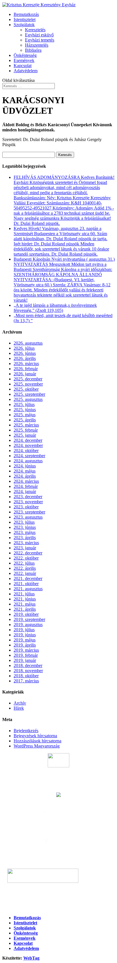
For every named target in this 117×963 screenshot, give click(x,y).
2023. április (25, 537)
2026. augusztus (28, 343)
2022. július (24, 563)
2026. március (26, 363)
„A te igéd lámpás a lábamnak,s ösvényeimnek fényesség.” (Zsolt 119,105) (55, 308)
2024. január (25, 491)
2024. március (26, 481)
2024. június (25, 465)
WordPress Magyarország (37, 746)
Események (24, 60)
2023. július (24, 522)
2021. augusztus (28, 588)
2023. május (24, 532)
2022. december (28, 552)
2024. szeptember (29, 455)
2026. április (25, 358)
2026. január (25, 373)
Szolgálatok (24, 24)
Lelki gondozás (59, 896)
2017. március (26, 680)
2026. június (25, 353)
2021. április (25, 609)
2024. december (28, 440)
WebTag (31, 958)
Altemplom (94, 881)
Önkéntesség (25, 55)
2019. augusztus (28, 624)
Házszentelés (36, 45)
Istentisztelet (24, 19)
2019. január (25, 660)
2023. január (25, 547)
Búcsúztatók (58, 780)
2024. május (24, 471)
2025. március (26, 425)
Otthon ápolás (58, 906)
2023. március (26, 542)
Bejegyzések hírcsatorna (35, 735)
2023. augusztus (28, 517)
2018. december (28, 665)
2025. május (24, 414)
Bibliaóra (33, 50)
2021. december (28, 578)
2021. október (26, 583)
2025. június (25, 409)
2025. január (25, 435)
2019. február (26, 655)
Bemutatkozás (26, 14)
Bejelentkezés (26, 730)
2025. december (28, 378)
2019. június (25, 634)
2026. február (26, 368)
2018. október (26, 675)
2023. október (26, 506)
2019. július (24, 629)
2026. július (24, 348)
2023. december (28, 496)
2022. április (25, 568)
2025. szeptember (29, 394)
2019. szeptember (29, 619)
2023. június (25, 527)
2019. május (24, 639)
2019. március (26, 650)
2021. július (24, 593)
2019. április (25, 645)
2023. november (28, 501)
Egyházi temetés (39, 40)
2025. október (26, 389)
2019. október (26, 614)
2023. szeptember (29, 512)
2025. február (26, 430)
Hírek (19, 708)
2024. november (28, 445)
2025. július (24, 404)
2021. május (24, 604)
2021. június (25, 599)
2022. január (25, 573)
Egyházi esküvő (39, 34)
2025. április (25, 419)
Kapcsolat (23, 65)
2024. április (25, 476)
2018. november (28, 670)
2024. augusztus (28, 460)
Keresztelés (35, 29)
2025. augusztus (28, 399)
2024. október (26, 450)
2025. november (28, 384)
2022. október (26, 558)
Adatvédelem (25, 70)
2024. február (26, 486)
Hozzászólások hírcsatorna (37, 740)
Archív (20, 703)
